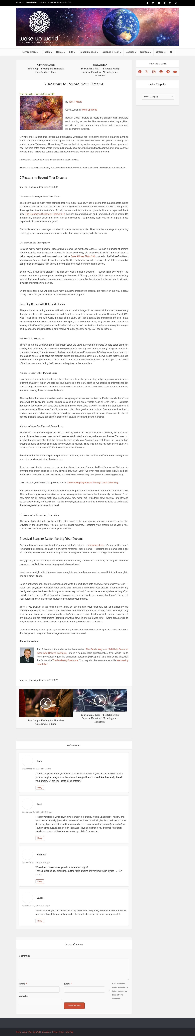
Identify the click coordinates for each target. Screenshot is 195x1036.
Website (23, 996)
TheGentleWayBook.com (65, 660)
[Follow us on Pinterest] (161, 71)
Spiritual (144, 52)
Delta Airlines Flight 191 (83, 256)
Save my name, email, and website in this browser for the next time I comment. (120, 991)
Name (23, 984)
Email (68, 984)
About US (20, 3)
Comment (24, 956)
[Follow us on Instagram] (153, 71)
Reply (39, 788)
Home (59, 52)
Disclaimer (46, 1032)
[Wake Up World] (97, 27)
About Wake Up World (31, 1032)
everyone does (96, 545)
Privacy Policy (58, 1032)
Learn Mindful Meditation (36, 3)
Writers (159, 52)
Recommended (88, 52)
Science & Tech (110, 52)
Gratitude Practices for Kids (59, 3)
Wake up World (89, 110)
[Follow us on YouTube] (175, 71)
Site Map (69, 1032)
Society (130, 52)
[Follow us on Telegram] (168, 71)
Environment (29, 52)
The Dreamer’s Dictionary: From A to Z (45, 214)
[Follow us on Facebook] (139, 71)
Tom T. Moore (75, 102)
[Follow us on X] (146, 71)
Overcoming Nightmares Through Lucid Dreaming (93, 482)
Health (46, 52)
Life (71, 52)
